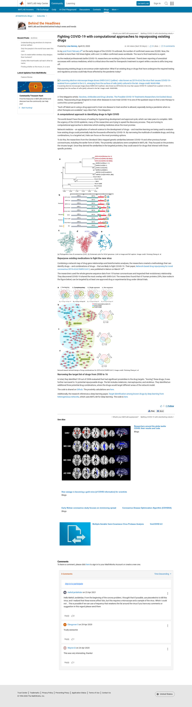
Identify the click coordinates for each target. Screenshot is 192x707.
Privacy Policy (47, 693)
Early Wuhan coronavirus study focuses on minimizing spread (89, 508)
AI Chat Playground (67, 9)
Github (80, 389)
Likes (155, 46)
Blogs (106, 9)
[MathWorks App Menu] (172, 3)
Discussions (84, 9)
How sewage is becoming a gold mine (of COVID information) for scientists (94, 492)
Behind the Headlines (44, 23)
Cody (54, 9)
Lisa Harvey (72, 46)
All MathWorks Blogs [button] (24, 16)
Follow (171, 406)
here (112, 389)
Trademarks (34, 693)
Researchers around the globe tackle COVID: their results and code (150, 427)
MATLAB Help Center (37, 3)
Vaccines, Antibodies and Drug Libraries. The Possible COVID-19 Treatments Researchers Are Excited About (125, 97)
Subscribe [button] (41, 16)
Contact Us (106, 693)
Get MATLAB (143, 3)
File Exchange (43, 9)
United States (166, 694)
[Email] (160, 411)
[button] (166, 3)
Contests (97, 9)
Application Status (79, 693)
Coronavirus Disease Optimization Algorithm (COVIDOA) (146, 508)
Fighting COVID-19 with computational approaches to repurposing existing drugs (113, 38)
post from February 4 (73, 51)
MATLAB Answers (26, 9)
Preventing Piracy (62, 693)
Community (57, 3)
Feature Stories (26, 77)
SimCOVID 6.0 (156, 524)
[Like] (161, 406)
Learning (70, 3)
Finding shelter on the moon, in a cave (35, 67)
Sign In (158, 4)
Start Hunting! (27, 108)
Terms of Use (94, 693)
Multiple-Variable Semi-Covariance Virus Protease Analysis (118, 524)
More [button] (114, 9)
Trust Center (22, 693)
